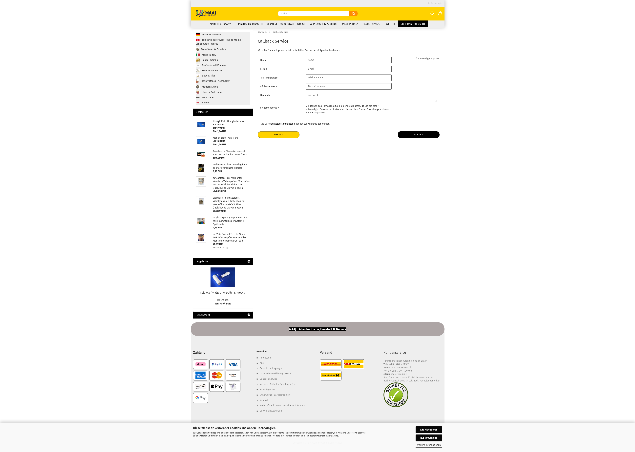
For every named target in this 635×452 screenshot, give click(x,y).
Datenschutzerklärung (327, 435)
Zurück (278, 134)
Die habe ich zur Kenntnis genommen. (295, 123)
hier (312, 112)
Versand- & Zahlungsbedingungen (277, 384)
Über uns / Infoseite (413, 23)
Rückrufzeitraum (268, 86)
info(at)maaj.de (398, 374)
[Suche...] (353, 13)
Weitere (391, 23)
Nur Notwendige (428, 437)
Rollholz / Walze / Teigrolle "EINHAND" (223, 292)
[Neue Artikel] (249, 315)
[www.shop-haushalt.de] (205, 13)
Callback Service (268, 378)
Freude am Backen (212, 70)
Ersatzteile (207, 97)
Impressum (266, 357)
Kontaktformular (416, 377)
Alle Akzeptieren (428, 429)
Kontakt (264, 400)
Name (263, 60)
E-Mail (263, 69)
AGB (262, 363)
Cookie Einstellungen (271, 410)
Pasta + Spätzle (372, 23)
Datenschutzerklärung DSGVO (275, 373)
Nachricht (265, 95)
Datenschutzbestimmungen (279, 123)
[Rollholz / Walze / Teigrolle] (223, 277)
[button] (440, 13)
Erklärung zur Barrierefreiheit (275, 395)
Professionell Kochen (213, 65)
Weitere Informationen (429, 445)
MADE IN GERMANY (220, 23)
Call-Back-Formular (419, 380)
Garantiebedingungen (271, 368)
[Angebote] (249, 262)
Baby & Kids (208, 75)
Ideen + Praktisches (212, 92)
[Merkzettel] (432, 13)
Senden (418, 134)
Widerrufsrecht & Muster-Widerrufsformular (283, 405)
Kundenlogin (436, 3)
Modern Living (209, 86)
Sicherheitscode (269, 107)
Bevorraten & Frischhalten (215, 81)
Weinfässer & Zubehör (323, 23)
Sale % (205, 102)
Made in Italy (350, 23)
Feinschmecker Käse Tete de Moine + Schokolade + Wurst (270, 23)
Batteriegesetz (267, 389)
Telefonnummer (268, 77)
